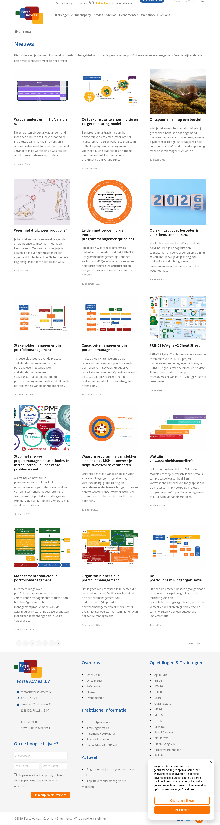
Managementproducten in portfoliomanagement (36, 577)
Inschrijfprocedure (99, 722)
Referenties (94, 686)
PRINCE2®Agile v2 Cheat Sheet (175, 345)
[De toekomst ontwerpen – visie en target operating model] (110, 91)
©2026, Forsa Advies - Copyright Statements (43, 818)
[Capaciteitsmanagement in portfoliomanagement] (110, 317)
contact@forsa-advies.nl (36, 692)
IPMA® (159, 686)
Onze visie (93, 675)
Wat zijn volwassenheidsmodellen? (171, 458)
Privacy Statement (98, 739)
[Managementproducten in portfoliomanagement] (42, 547)
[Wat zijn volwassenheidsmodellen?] (178, 428)
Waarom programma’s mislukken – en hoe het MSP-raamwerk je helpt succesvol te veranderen (109, 460)
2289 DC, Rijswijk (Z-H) (34, 710)
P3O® (158, 721)
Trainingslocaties (98, 728)
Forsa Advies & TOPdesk (102, 745)
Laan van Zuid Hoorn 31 (36, 704)
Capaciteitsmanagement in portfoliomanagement (104, 347)
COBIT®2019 (162, 704)
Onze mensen (95, 681)
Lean (157, 698)
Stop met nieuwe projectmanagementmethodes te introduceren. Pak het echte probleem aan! (41, 462)
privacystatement (55, 775)
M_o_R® (159, 726)
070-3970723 (28, 698)
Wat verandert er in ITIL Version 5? (40, 121)
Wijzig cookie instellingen (91, 818)
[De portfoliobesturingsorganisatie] (178, 547)
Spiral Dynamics (164, 732)
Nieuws (91, 692)
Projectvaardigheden (167, 750)
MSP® (158, 709)
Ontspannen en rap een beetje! (175, 119)
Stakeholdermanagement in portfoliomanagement (37, 347)
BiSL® (158, 681)
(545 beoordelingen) (120, 3)
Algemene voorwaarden (102, 734)
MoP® (158, 715)
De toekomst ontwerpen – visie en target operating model (110, 121)
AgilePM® (160, 675)
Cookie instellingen (182, 800)
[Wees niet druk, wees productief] (42, 202)
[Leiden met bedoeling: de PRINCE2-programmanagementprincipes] (110, 202)
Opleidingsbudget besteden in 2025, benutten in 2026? (174, 232)
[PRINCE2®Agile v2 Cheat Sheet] (178, 317)
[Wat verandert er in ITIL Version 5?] (42, 91)
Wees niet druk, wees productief (40, 230)
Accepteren (182, 809)
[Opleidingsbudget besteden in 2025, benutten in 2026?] (178, 202)
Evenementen (95, 698)
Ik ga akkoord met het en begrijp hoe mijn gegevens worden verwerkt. (39, 780)
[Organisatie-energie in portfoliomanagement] (110, 547)
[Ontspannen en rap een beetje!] (178, 91)
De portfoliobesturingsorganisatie (176, 577)
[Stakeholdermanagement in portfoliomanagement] (42, 317)
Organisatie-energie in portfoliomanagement (100, 577)
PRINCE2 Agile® (164, 744)
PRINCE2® (161, 738)
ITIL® (158, 692)
